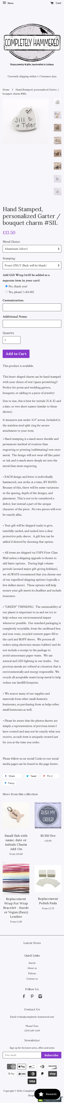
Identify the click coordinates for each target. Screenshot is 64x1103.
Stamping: (9, 258)
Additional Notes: (15, 317)
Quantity (8, 333)
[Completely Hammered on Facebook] (24, 997)
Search (32, 963)
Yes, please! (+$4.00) (21, 292)
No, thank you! (18, 286)
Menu (10, 3)
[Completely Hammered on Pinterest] (32, 997)
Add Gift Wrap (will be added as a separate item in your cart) (26, 278)
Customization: (13, 300)
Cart (58, 3)
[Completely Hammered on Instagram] (40, 997)
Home (6, 89)
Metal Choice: (11, 242)
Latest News (32, 943)
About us (32, 968)
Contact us (32, 978)
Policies (32, 973)
